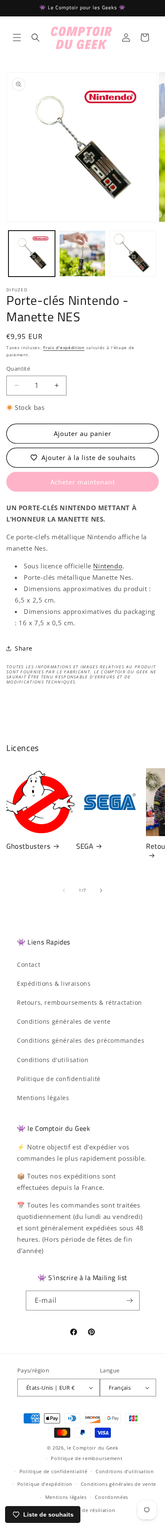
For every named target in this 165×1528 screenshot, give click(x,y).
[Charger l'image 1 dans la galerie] (31, 254)
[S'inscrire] (130, 1300)
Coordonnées (111, 1497)
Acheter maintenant (82, 482)
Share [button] (24, 648)
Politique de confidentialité (59, 1079)
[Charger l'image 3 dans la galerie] (133, 254)
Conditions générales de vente (63, 1021)
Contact (28, 964)
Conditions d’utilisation (125, 1471)
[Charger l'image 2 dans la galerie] (82, 254)
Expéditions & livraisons (54, 983)
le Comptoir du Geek (92, 1448)
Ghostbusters (28, 846)
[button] (17, 37)
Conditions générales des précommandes (80, 1040)
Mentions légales (43, 1098)
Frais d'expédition (64, 347)
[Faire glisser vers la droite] (101, 890)
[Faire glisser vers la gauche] (64, 890)
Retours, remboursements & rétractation (79, 1002)
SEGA (84, 846)
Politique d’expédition (44, 1484)
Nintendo (107, 566)
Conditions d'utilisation (52, 1060)
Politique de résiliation (86, 1510)
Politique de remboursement (86, 1458)
